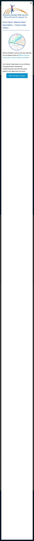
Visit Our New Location (17, 76)
